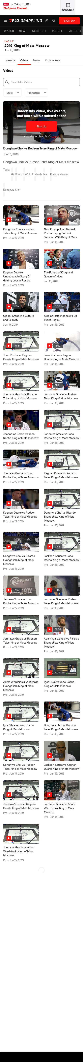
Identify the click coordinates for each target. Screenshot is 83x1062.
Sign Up (42, 126)
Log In (55, 136)
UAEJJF (9, 41)
